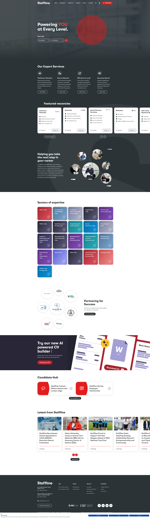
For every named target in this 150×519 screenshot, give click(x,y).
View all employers (89, 314)
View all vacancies (49, 136)
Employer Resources (105, 487)
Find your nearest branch (44, 505)
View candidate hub (75, 398)
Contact (102, 489)
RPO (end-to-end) (83, 78)
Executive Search (103, 78)
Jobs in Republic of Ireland (64, 489)
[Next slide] (104, 136)
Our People (89, 487)
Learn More (42, 92)
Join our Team (89, 491)
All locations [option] (55, 40)
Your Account (103, 491)
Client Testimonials (90, 493)
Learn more (62, 92)
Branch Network (63, 78)
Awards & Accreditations (91, 489)
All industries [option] (42, 40)
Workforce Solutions (45, 78)
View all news (75, 459)
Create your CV (45, 362)
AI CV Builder (108, 3)
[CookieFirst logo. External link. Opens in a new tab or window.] (1, 514)
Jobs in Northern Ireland (63, 487)
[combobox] (44, 40)
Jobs (60, 484)
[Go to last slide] (101, 136)
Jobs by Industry (76, 487)
